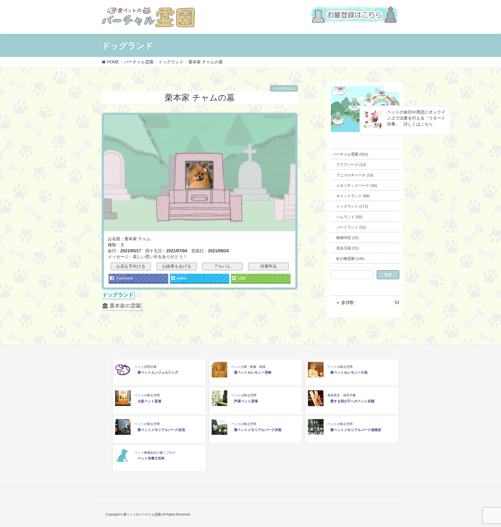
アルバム (222, 266)
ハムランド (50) (349, 217)
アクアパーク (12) (351, 165)
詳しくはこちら (418, 124)
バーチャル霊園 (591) (350, 154)
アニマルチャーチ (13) (354, 175)
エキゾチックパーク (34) (356, 185)
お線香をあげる (176, 266)
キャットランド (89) (353, 196)
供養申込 (268, 266)
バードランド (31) (351, 227)
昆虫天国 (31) (347, 248)
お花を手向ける (130, 266)
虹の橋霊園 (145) (350, 258)
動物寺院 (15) (347, 238)
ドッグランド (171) (352, 206)
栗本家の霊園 (125, 306)
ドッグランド (284, 88)
